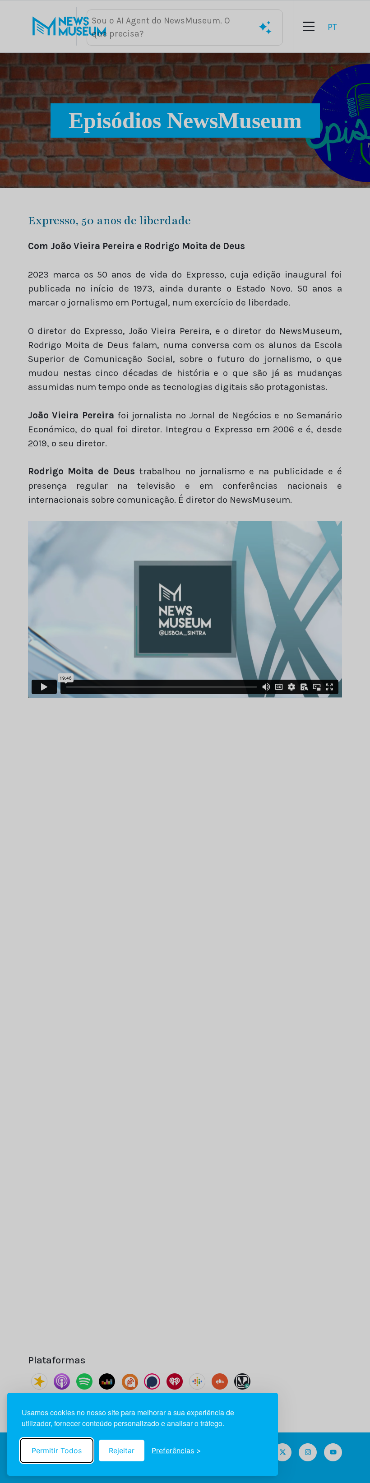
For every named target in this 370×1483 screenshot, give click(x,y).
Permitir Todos (57, 1450)
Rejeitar (121, 1450)
